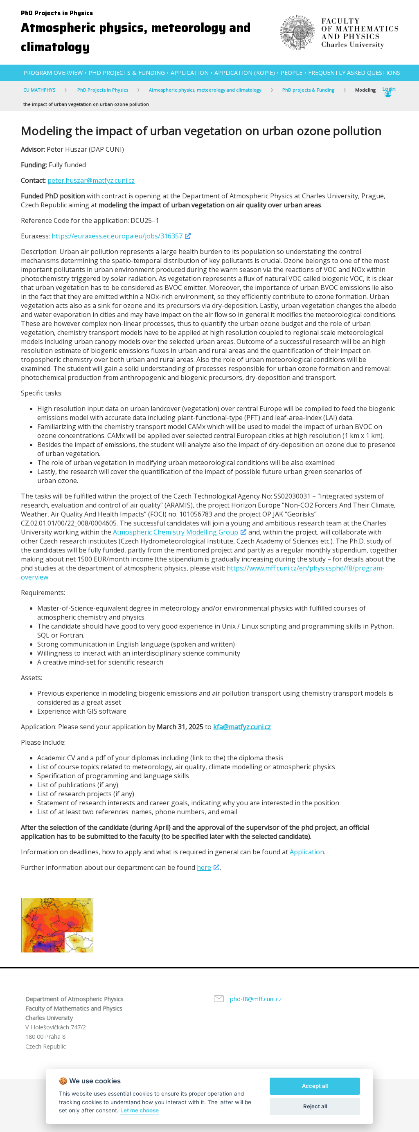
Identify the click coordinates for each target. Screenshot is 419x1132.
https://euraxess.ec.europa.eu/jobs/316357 (117, 235)
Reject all (315, 1106)
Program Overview (53, 72)
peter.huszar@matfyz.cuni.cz (91, 180)
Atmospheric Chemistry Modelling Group (175, 532)
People (291, 72)
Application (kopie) (244, 72)
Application (190, 72)
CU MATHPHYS (39, 90)
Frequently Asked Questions (354, 72)
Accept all (315, 1086)
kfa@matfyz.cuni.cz (242, 726)
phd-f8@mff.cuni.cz (256, 999)
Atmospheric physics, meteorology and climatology (205, 90)
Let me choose (139, 1110)
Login (389, 89)
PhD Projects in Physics (57, 13)
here (204, 867)
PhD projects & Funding (126, 72)
